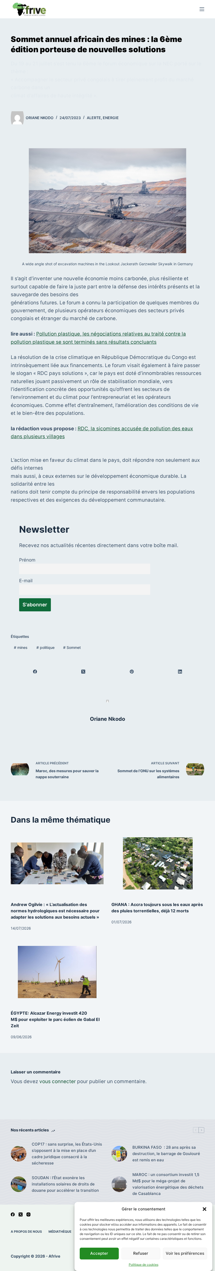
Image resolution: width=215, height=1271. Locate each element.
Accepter (99, 1253)
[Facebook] (35, 671)
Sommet (72, 647)
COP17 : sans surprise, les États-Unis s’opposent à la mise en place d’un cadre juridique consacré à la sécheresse (67, 1154)
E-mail (26, 580)
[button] (204, 1209)
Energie (111, 117)
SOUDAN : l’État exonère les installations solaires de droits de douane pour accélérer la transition (65, 1184)
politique (45, 647)
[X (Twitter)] (83, 671)
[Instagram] (28, 1214)
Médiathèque (60, 1231)
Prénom (27, 560)
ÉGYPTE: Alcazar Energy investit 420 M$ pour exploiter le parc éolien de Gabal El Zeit (55, 1019)
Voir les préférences (185, 1253)
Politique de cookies (143, 1265)
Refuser (140, 1253)
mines (21, 647)
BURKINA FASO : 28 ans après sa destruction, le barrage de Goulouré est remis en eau (166, 1153)
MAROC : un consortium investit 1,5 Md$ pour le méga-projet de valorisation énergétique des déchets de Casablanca (167, 1184)
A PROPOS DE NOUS (26, 1231)
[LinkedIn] (180, 671)
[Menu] (202, 9)
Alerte (94, 117)
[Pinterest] (132, 671)
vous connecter (57, 1081)
